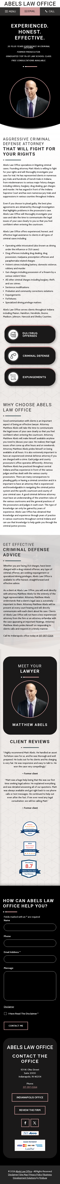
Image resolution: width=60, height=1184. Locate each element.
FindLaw (43, 1178)
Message (8, 968)
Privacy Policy (35, 1174)
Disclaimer (9, 1006)
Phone (7, 936)
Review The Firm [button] (30, 1110)
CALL (52, 11)
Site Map (23, 1174)
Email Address (12, 952)
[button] (10, 10)
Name (7, 920)
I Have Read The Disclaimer (23, 1013)
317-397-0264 (46, 635)
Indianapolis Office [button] (30, 1097)
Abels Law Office (24, 1171)
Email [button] (31, 11)
